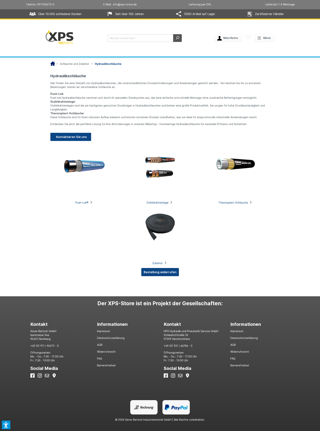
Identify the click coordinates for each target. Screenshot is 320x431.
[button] (6, 425)
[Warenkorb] (248, 36)
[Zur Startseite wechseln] (59, 37)
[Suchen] (177, 38)
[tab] (60, 324)
